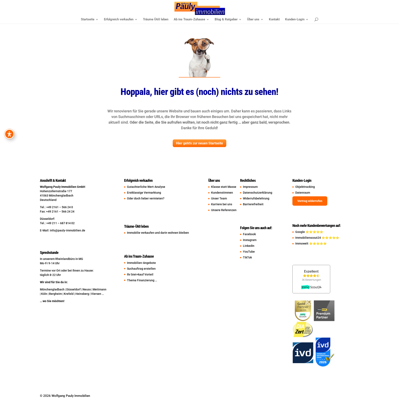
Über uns (253, 19)
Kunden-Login (294, 19)
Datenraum (302, 192)
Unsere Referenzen (223, 210)
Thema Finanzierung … (142, 280)
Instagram (249, 240)
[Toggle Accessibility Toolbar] (9, 134)
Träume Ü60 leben (155, 19)
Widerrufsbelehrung (256, 198)
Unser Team (219, 198)
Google (300, 232)
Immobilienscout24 (308, 237)
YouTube (249, 251)
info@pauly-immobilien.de (67, 230)
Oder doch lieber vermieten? (145, 198)
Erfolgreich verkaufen (118, 19)
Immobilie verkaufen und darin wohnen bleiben (158, 232)
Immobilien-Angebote (141, 262)
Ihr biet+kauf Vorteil (140, 274)
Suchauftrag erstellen (141, 268)
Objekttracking (305, 186)
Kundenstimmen (222, 192)
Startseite (87, 19)
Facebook (249, 234)
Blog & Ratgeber (226, 19)
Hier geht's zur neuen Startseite (199, 143)
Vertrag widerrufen (309, 201)
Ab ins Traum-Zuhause (189, 19)
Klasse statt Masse (225, 186)
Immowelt (302, 243)
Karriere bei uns (221, 204)
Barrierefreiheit (253, 204)
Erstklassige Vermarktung (144, 192)
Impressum (250, 186)
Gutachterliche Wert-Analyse (146, 186)
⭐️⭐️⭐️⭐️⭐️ (314, 232)
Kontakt (274, 19)
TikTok (247, 257)
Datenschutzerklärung (257, 192)
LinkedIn (248, 245)
